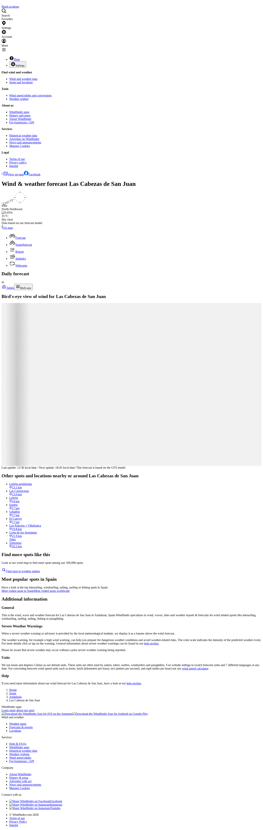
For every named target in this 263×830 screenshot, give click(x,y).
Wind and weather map (23, 79)
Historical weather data (23, 135)
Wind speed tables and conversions (30, 95)
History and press (19, 115)
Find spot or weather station (23, 571)
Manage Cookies (19, 146)
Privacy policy (18, 162)
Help (17, 59)
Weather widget (18, 99)
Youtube (55, 808)
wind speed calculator (195, 668)
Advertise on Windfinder (24, 139)
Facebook (34, 174)
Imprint (13, 166)
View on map (16, 174)
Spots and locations (21, 82)
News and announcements (25, 142)
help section (151, 643)
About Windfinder (20, 119)
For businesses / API (21, 122)
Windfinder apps (19, 112)
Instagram (56, 804)
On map (8, 227)
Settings (20, 65)
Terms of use (17, 159)
